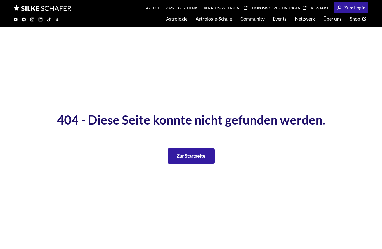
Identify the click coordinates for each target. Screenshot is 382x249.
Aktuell (153, 8)
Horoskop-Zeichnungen (276, 8)
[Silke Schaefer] (42, 8)
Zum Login (354, 7)
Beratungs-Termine (223, 8)
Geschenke (189, 8)
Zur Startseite (191, 156)
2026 (170, 8)
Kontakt (319, 8)
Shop (355, 19)
